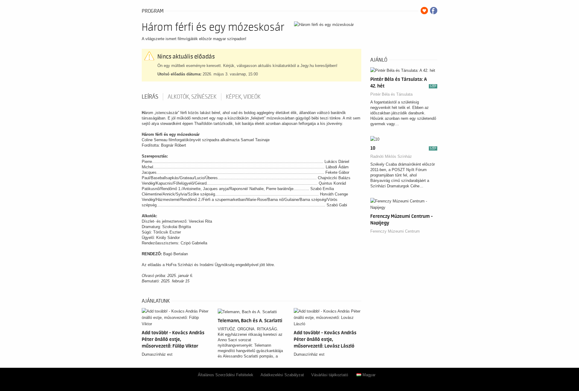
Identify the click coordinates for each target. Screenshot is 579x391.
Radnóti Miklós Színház (391, 156)
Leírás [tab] (150, 97)
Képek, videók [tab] (243, 97)
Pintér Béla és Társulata (391, 94)
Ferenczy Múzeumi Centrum (395, 231)
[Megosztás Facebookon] (433, 10)
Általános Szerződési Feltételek (225, 375)
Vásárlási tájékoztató (329, 375)
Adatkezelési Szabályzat (282, 375)
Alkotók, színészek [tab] (192, 97)
